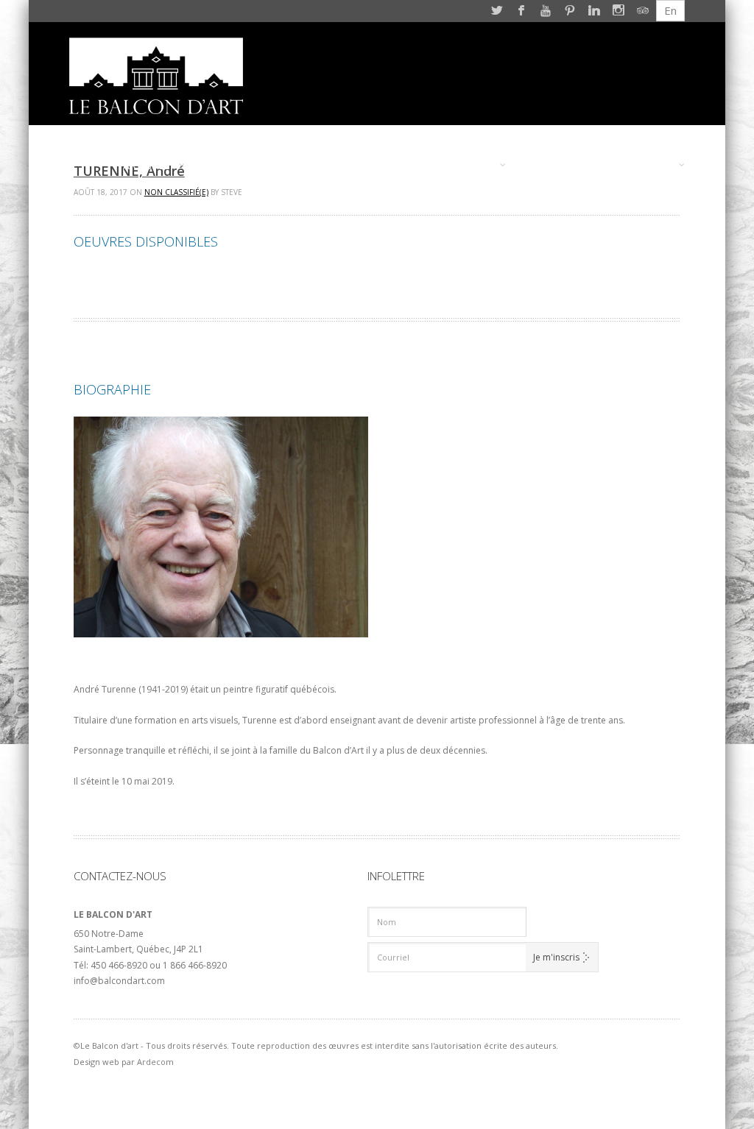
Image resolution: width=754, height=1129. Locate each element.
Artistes (146, 165)
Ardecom (155, 1061)
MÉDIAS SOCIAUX (563, 165)
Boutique (404, 165)
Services (468, 165)
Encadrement (239, 165)
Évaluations (327, 165)
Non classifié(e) (176, 192)
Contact (645, 165)
